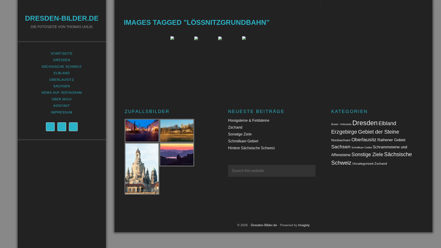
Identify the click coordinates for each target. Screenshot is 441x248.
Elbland (387, 123)
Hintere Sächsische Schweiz (251, 148)
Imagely (304, 225)
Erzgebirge (344, 132)
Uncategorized (362, 163)
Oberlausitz (363, 139)
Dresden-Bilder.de (62, 18)
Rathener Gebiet (391, 140)
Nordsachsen (341, 140)
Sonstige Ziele (240, 134)
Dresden (365, 123)
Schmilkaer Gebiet (243, 141)
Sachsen (341, 146)
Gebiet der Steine (378, 132)
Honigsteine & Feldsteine (248, 120)
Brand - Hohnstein (341, 124)
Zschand (235, 127)
